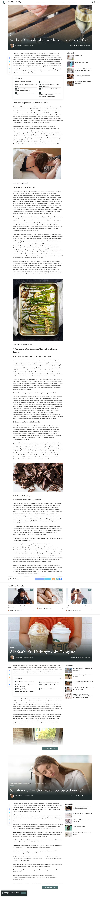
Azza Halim (38, 201)
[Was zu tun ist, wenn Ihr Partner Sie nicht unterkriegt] (68, 834)
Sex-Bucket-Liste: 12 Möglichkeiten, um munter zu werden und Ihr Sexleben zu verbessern (83, 70)
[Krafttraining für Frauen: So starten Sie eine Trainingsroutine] (68, 821)
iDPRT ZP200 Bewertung (80, 56)
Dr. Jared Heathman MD (30, 372)
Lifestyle (12, 647)
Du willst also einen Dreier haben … (48, 606)
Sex (10, 35)
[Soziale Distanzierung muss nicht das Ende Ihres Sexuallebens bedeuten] (68, 683)
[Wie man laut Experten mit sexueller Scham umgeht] (70, 83)
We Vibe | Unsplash (22, 183)
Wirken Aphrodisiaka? (45, 82)
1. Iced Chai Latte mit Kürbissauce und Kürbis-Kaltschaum (24, 692)
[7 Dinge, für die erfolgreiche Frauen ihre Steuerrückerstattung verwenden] (68, 808)
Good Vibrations (51, 408)
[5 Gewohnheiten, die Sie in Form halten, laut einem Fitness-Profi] (68, 670)
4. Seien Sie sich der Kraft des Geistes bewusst (24, 93)
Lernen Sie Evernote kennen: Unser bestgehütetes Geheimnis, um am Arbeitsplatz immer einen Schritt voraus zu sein (83, 696)
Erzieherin (58, 236)
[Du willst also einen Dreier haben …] (50, 596)
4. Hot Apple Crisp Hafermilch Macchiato (49, 684)
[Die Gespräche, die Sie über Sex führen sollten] (79, 596)
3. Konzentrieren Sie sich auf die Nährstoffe (50, 89)
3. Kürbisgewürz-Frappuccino (23, 689)
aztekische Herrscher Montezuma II (35, 114)
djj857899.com (11, 2)
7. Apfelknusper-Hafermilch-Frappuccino (25, 681)
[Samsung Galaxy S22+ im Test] (70, 64)
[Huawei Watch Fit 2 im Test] (68, 827)
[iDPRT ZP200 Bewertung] (70, 57)
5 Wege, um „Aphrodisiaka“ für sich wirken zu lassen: (26, 85)
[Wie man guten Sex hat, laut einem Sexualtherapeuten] (70, 76)
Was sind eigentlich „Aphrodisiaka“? (24, 81)
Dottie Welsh (19, 45)
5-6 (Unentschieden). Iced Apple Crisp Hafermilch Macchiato (24, 685)
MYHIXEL (27, 439)
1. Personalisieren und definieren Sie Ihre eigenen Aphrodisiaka (49, 85)
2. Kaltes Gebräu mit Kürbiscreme (47, 689)
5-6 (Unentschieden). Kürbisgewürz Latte (49, 682)
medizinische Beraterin (46, 236)
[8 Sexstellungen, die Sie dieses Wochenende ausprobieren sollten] (68, 815)
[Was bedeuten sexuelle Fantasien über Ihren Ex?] (21, 596)
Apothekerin (35, 236)
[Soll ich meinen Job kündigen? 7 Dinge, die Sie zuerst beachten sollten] (68, 689)
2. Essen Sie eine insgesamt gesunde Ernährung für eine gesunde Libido (24, 89)
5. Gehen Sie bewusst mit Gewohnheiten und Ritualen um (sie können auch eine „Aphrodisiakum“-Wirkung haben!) (50, 94)
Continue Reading (50, 748)
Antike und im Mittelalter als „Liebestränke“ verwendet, (41, 113)
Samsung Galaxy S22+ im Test (81, 62)
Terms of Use (10, 893)
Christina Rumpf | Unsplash (24, 344)
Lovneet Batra (58, 250)
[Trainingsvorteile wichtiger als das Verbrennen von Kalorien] (68, 676)
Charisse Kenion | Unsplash (24, 496)
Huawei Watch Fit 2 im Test (79, 826)
